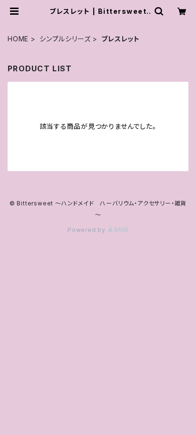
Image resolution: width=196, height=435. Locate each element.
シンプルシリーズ (64, 39)
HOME (18, 39)
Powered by (88, 229)
